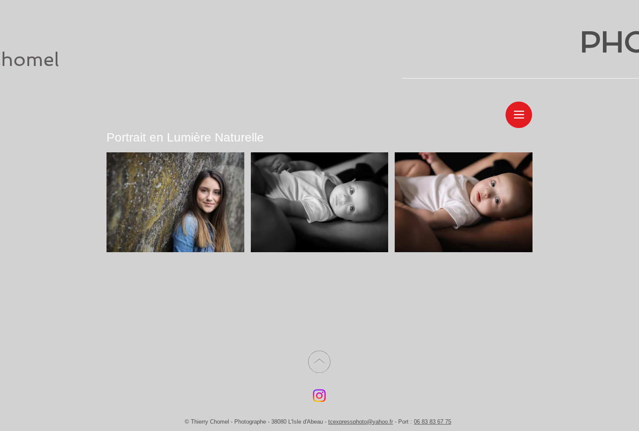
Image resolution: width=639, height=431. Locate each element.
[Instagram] (319, 395)
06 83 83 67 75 (432, 421)
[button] (175, 202)
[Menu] (519, 115)
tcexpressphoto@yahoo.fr (360, 421)
